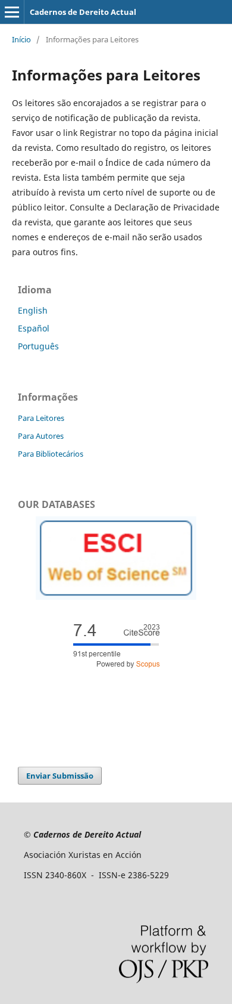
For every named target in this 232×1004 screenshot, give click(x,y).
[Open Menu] (12, 12)
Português (38, 346)
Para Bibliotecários (50, 453)
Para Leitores (41, 418)
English (33, 310)
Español (33, 328)
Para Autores (41, 435)
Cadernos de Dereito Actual (83, 12)
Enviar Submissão (59, 775)
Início (21, 39)
